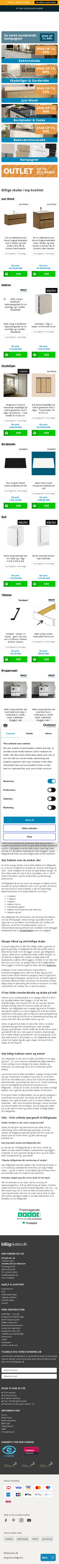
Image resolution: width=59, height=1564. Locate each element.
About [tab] (48, 733)
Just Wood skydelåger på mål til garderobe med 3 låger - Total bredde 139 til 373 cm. (43, 408)
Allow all (29, 820)
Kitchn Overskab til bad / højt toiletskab (43, 557)
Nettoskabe (22, 1539)
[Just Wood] (29, 93)
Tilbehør (6, 595)
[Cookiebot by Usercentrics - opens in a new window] (43, 725)
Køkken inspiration (9, 1322)
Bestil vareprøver (8, 1420)
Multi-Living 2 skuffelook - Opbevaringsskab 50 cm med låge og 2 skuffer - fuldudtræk (15, 327)
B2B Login (5, 1423)
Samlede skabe (7, 1300)
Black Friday (6, 1418)
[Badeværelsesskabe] (29, 133)
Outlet (4, 1339)
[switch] (52, 790)
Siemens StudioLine (9, 1345)
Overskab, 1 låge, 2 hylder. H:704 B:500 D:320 (43, 325)
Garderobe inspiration (11, 1328)
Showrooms (6, 1336)
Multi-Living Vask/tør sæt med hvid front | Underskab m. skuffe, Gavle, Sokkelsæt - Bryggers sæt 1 (43, 714)
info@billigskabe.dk (9, 1275)
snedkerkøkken (27, 930)
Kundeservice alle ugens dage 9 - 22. (19, 1404)
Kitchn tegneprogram (10, 1319)
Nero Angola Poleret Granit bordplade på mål (15, 484)
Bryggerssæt (9, 670)
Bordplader (8, 444)
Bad (3, 516)
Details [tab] (29, 733)
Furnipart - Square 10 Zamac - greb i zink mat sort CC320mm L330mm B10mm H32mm (15, 637)
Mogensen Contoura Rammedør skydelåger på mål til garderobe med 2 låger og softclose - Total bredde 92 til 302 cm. (15, 410)
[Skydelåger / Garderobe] (29, 73)
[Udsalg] (29, 42)
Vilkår (3, 1429)
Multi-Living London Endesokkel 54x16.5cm (43, 635)
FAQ (3, 1291)
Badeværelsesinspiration (12, 1325)
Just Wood (7, 198)
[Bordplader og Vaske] (29, 113)
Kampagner (6, 1342)
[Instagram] (21, 1521)
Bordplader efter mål (10, 1331)
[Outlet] (29, 176)
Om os (4, 1415)
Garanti (4, 1303)
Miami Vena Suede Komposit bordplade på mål (43, 486)
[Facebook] (6, 1521)
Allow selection (29, 828)
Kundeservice (7, 1289)
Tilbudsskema (7, 1426)
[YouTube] (29, 1521)
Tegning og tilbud (8, 1297)
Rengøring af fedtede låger (12, 1317)
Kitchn (35, 1539)
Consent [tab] (10, 733)
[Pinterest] (13, 1521)
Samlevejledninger (9, 1294)
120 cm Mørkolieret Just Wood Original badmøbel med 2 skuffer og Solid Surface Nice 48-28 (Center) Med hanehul (15, 243)
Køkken (6, 285)
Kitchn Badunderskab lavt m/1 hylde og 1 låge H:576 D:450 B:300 (15, 558)
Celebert (9, 1539)
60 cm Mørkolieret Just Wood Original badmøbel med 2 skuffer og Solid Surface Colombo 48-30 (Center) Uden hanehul (43, 243)
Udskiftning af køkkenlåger (12, 1334)
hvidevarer (51, 965)
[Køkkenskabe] (29, 54)
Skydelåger (8, 365)
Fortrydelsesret (8, 1432)
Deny (29, 836)
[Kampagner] (29, 153)
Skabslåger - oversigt (10, 1314)
